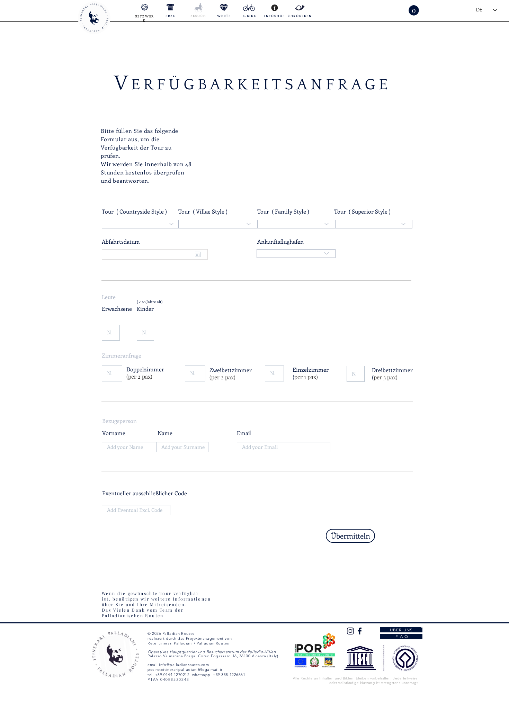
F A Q (401, 636)
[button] (414, 10)
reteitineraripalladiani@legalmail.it (189, 669)
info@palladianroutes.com (184, 664)
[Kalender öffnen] (197, 254)
